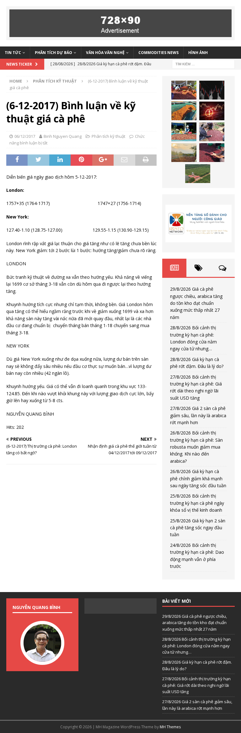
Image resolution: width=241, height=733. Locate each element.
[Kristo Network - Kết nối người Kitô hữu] (198, 223)
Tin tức (13, 52)
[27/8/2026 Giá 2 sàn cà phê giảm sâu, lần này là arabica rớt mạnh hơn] (183, 131)
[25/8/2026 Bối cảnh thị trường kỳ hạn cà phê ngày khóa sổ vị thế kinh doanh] (211, 152)
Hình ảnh (198, 52)
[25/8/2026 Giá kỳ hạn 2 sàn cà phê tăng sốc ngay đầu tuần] (197, 173)
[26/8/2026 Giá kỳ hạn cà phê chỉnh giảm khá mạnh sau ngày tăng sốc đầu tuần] (183, 152)
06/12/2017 (24, 136)
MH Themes (170, 727)
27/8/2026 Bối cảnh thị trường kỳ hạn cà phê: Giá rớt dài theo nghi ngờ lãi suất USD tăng (196, 685)
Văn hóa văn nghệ (105, 52)
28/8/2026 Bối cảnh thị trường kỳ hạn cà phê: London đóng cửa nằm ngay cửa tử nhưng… (196, 645)
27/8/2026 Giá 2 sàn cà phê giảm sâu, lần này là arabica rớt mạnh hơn (198, 415)
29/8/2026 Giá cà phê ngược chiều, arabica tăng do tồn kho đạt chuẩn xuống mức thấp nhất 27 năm (196, 303)
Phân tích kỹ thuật (108, 136)
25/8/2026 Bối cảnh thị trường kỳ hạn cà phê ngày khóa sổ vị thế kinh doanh (197, 503)
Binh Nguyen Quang (63, 136)
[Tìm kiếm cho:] (203, 64)
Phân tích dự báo (53, 52)
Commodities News (158, 52)
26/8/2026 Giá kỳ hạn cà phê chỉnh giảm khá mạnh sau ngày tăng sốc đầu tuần (198, 478)
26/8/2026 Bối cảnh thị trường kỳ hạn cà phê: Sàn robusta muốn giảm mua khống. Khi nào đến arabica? (196, 447)
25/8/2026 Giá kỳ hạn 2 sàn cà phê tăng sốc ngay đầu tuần (197, 528)
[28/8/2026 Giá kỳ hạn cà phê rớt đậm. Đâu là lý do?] (183, 110)
